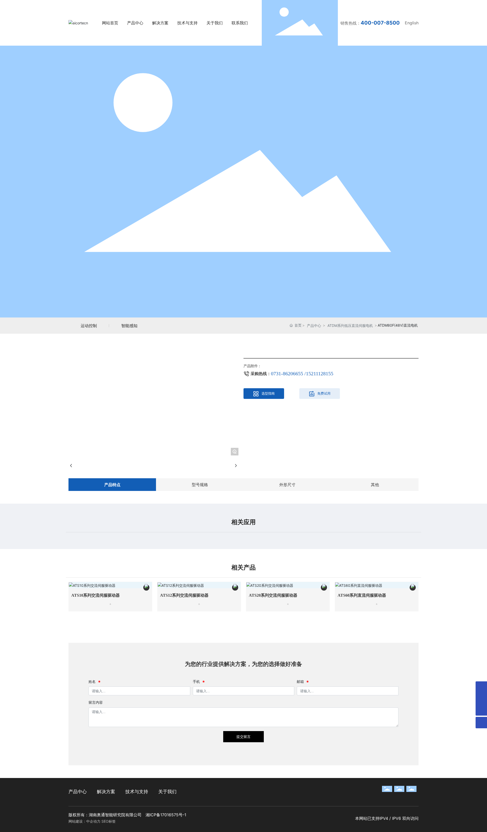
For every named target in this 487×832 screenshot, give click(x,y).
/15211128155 (318, 373)
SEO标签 (108, 821)
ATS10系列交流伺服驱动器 (95, 595)
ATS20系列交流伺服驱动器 (273, 595)
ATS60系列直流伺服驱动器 (362, 595)
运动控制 (89, 325)
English (412, 22)
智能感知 (129, 325)
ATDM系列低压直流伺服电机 (350, 325)
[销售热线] (481, 687)
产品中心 (314, 325)
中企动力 (93, 821)
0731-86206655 (287, 373)
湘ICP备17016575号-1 (166, 814)
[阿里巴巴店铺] (481, 698)
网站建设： (77, 821)
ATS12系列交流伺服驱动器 (184, 595)
